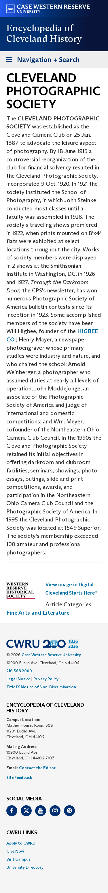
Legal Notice (18, 678)
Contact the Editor (37, 767)
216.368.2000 (19, 670)
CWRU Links (21, 833)
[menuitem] (54, 843)
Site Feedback (19, 777)
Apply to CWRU (20, 843)
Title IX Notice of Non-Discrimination (41, 686)
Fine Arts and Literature (37, 612)
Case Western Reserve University (51, 654)
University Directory (24, 867)
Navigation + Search (41, 61)
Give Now (15, 851)
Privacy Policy (45, 678)
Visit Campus (18, 859)
